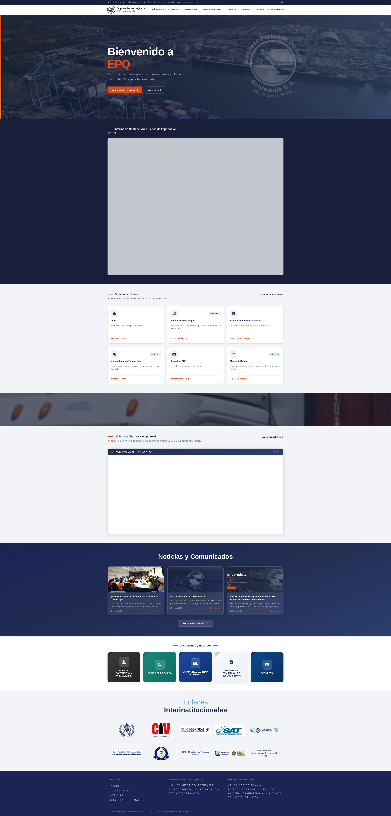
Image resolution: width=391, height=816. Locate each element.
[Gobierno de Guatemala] (126, 730)
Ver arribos (153, 90)
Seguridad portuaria (126, 799)
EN (282, 2)
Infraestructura (190, 9)
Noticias (116, 795)
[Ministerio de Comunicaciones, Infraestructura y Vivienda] (161, 730)
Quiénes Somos (158, 9)
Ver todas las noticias (194, 623)
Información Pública (277, 9)
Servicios (232, 9)
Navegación (173, 9)
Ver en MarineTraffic (271, 437)
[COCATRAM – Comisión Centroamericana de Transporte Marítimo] (229, 753)
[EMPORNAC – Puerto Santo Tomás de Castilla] (264, 730)
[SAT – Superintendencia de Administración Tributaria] (229, 730)
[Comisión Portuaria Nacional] (126, 753)
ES (278, 2)
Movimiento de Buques (213, 9)
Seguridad (260, 9)
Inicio (114, 785)
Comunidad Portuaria (123, 90)
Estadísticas (247, 9)
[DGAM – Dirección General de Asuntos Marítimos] (161, 753)
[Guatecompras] (195, 730)
